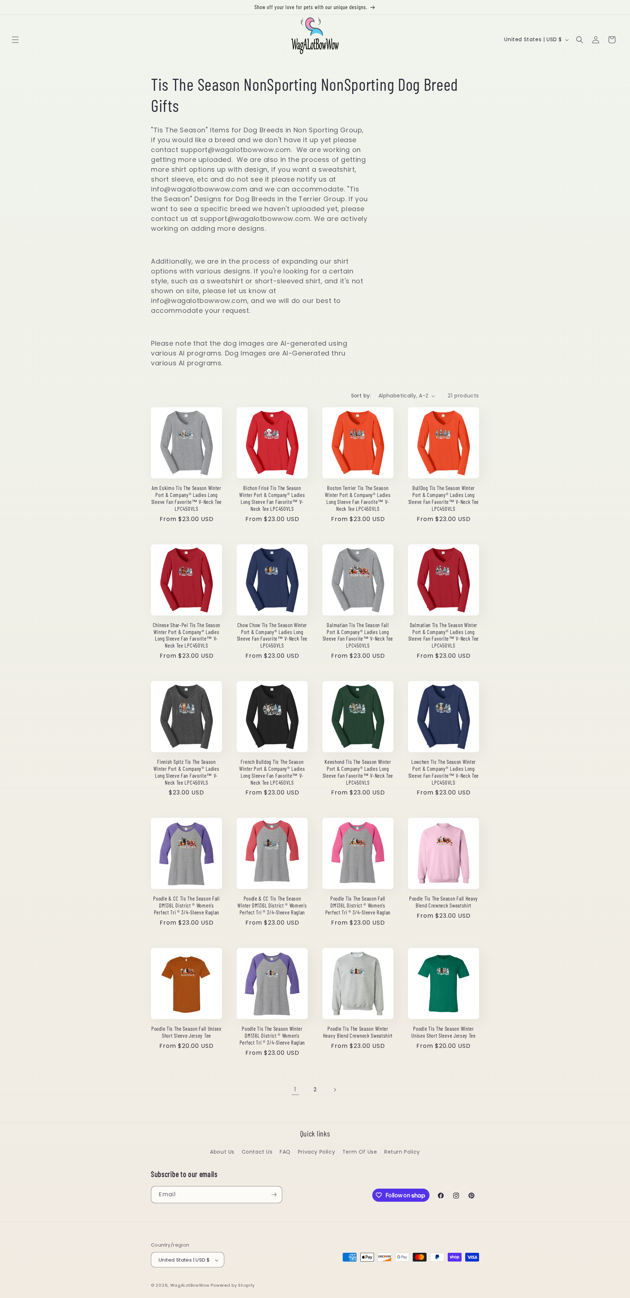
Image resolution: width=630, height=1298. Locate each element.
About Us (222, 1151)
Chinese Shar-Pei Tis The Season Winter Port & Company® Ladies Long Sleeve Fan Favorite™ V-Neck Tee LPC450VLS (186, 635)
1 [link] (295, 1089)
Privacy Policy (316, 1151)
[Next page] (335, 1090)
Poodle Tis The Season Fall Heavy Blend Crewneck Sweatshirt (443, 902)
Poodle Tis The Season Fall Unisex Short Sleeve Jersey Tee (186, 1032)
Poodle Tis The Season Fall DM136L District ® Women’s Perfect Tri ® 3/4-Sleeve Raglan (357, 905)
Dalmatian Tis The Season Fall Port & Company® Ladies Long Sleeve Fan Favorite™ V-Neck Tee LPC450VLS (358, 635)
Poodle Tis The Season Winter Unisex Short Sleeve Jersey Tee (443, 1032)
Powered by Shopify (233, 1286)
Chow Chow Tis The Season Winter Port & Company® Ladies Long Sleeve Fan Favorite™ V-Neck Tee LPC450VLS (272, 635)
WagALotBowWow (190, 1286)
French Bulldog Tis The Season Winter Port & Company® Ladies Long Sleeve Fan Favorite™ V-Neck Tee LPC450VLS (272, 772)
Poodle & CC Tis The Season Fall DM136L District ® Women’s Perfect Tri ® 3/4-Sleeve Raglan (186, 905)
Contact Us (257, 1151)
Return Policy (402, 1151)
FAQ (285, 1151)
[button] (15, 40)
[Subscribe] (274, 1194)
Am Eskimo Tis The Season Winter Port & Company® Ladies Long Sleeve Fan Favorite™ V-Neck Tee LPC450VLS (186, 498)
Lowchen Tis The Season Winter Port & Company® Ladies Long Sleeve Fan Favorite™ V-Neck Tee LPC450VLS (443, 772)
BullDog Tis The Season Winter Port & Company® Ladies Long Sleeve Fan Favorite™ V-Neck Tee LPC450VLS (443, 498)
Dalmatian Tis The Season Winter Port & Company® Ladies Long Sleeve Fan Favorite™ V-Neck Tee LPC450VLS (443, 635)
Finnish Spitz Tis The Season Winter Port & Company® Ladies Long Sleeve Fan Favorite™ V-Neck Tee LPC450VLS (186, 772)
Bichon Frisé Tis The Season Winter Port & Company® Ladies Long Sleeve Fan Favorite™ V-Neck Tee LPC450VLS (272, 498)
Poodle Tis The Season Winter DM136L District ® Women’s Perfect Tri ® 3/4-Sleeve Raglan (272, 1035)
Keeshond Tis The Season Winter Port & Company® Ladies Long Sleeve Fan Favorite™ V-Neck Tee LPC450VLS (358, 772)
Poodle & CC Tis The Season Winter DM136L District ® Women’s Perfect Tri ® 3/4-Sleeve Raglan (272, 905)
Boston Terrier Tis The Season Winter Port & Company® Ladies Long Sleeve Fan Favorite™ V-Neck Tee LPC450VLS (357, 498)
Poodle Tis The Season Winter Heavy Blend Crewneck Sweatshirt (358, 1032)
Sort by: (361, 395)
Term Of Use (359, 1151)
